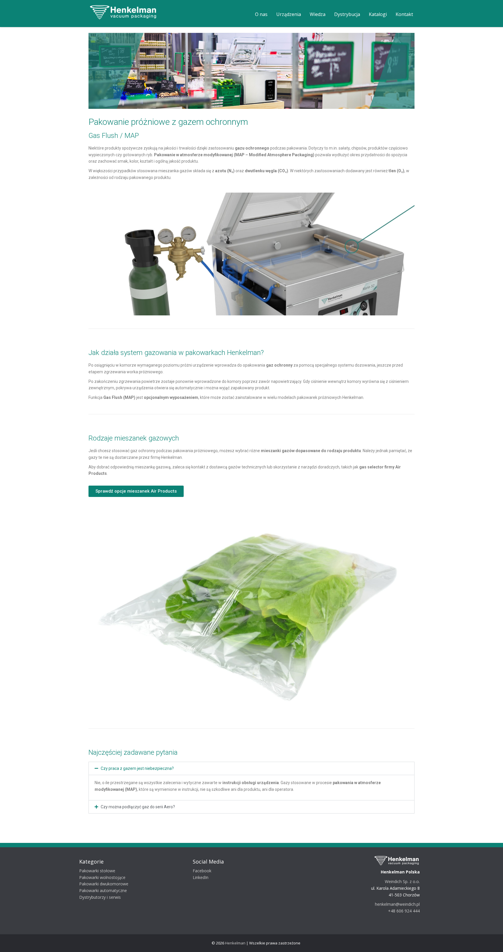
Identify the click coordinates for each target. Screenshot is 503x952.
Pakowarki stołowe (99, 870)
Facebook (204, 870)
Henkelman (235, 943)
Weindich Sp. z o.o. (404, 881)
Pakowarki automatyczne (105, 890)
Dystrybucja (347, 14)
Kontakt (404, 14)
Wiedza (317, 14)
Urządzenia (288, 14)
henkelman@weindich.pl (399, 904)
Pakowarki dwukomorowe (105, 884)
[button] (251, 768)
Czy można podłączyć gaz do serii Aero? (138, 806)
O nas (261, 14)
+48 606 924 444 (406, 911)
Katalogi (378, 14)
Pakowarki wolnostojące (104, 877)
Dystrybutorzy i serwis (102, 897)
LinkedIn (202, 877)
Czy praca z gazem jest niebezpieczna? (137, 768)
